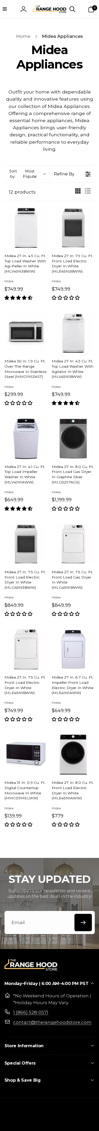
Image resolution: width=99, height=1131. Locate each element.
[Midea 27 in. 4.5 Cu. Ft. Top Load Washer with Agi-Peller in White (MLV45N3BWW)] (26, 227)
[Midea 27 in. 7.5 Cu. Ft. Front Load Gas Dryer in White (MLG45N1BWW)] (73, 544)
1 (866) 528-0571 (30, 1012)
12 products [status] (22, 192)
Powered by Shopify (74, 1122)
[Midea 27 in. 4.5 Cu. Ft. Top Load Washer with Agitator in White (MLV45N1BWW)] (73, 333)
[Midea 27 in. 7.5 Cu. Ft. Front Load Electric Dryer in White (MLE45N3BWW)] (73, 227)
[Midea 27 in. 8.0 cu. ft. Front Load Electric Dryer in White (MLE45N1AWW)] (73, 754)
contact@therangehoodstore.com (52, 1022)
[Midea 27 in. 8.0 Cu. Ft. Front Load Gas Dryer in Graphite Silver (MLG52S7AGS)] (73, 438)
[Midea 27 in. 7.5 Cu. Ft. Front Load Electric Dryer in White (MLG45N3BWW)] (26, 544)
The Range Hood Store (39, 1122)
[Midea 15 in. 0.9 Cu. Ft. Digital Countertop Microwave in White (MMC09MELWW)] (26, 754)
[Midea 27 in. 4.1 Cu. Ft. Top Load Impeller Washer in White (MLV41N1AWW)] (26, 438)
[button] (8, 9)
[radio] (78, 191)
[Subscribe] (83, 922)
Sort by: (23, 174)
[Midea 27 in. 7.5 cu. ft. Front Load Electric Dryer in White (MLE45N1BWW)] (26, 649)
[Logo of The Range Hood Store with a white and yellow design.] (30, 969)
